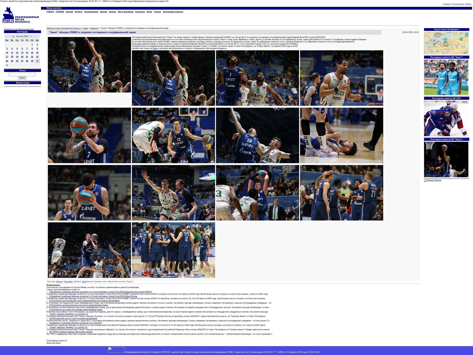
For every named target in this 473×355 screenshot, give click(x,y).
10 (7, 52)
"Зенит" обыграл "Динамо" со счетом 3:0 (68, 327)
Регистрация (458, 4)
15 (32, 52)
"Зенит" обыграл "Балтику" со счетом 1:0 (68, 314)
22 (32, 56)
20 (22, 56)
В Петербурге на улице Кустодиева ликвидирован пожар (75, 309)
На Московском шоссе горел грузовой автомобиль (73, 318)
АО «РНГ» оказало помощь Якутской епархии (70, 332)
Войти (468, 4)
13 (22, 52)
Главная (446, 4)
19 (17, 56)
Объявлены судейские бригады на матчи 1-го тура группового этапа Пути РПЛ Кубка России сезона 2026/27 (100, 292)
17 (7, 56)
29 (32, 61)
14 (27, 52)
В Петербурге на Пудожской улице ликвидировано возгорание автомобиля (84, 301)
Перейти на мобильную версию (19, 29)
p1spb (84, 281)
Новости (59, 281)
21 (27, 56)
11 (12, 52)
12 (17, 52)
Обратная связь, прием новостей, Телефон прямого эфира (348, 352)
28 (27, 61)
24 (7, 61)
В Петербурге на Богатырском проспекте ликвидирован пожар (78, 305)
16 (37, 52)
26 (17, 61)
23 (37, 56)
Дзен (155, 48)
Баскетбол (68, 281)
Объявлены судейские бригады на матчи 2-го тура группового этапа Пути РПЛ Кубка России (93, 296)
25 (12, 61)
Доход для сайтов (54, 343)
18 (12, 56)
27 (22, 61)
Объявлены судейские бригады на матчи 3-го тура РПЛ (75, 323)
